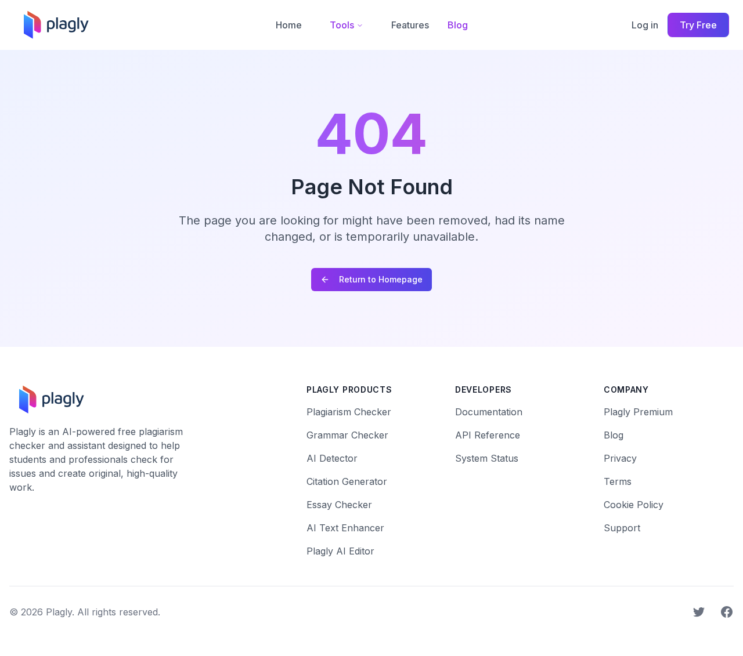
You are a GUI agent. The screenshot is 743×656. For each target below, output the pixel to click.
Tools (342, 25)
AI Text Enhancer (345, 528)
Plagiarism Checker (348, 412)
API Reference (487, 435)
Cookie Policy (633, 504)
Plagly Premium (638, 412)
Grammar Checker (347, 435)
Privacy (620, 458)
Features (410, 25)
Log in (645, 25)
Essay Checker (339, 504)
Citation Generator (346, 481)
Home (289, 25)
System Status (486, 458)
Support (622, 528)
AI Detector (332, 458)
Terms (618, 481)
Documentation (488, 412)
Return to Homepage (381, 279)
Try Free (698, 25)
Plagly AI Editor (340, 551)
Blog (458, 25)
